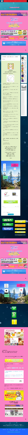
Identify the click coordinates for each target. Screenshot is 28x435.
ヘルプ (16, 363)
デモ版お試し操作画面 (14, 388)
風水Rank (15, 180)
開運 (12, 27)
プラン (8, 388)
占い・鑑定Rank (21, 301)
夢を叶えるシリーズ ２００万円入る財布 (14, 22)
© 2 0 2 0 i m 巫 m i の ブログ (13, 431)
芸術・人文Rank (21, 295)
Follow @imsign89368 (4, 169)
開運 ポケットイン (14, 20)
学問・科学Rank (21, 294)
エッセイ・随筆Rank (21, 300)
